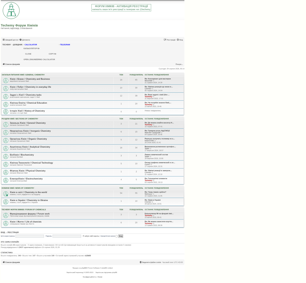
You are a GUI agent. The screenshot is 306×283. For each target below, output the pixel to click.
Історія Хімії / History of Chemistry (27, 111)
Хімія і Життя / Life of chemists (25, 222)
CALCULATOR (31, 45)
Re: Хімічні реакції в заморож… (158, 170)
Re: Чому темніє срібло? (155, 192)
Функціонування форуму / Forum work (30, 214)
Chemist (148, 89)
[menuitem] (24, 40)
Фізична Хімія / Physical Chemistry (27, 171)
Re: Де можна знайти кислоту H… (159, 123)
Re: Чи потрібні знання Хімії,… (158, 103)
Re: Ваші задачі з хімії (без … (157, 95)
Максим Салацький (152, 133)
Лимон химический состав (156, 155)
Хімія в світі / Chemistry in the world (28, 192)
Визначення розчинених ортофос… (160, 147)
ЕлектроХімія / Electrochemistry (26, 179)
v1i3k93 (88, 256)
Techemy (148, 97)
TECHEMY (6, 45)
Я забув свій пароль (91, 236)
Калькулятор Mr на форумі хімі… (159, 213)
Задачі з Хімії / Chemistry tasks (25, 95)
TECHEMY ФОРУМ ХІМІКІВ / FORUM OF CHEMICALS (24, 209)
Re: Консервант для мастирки (158, 79)
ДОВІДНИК (17, 45)
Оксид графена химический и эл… (160, 162)
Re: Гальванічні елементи (156, 178)
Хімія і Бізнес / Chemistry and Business (30, 79)
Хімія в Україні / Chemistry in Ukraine (29, 200)
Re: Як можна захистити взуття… (159, 221)
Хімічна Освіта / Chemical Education (28, 103)
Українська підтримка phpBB (106, 272)
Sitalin (147, 148)
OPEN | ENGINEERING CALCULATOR (39, 59)
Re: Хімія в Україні (153, 200)
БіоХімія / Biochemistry (22, 155)
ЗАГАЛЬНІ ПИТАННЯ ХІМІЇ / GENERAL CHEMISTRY (23, 75)
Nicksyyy (148, 194)
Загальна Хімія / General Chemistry (28, 123)
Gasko (147, 164)
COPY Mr (52, 54)
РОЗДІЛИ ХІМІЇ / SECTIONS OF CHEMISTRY (20, 119)
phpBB (84, 268)
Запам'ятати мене (108, 236)
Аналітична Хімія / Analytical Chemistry (30, 147)
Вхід (3, 232)
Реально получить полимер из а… (160, 139)
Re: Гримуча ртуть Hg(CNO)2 (157, 131)
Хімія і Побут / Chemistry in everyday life (30, 87)
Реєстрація (13, 232)
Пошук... (179, 64)
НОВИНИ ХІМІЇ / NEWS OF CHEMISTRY (18, 188)
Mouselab (148, 81)
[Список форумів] (11, 10)
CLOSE (28, 54)
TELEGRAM (65, 45)
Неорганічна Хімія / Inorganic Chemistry (30, 131)
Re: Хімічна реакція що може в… (159, 87)
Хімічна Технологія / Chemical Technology (31, 163)
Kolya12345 (149, 141)
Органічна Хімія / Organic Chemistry (28, 139)
